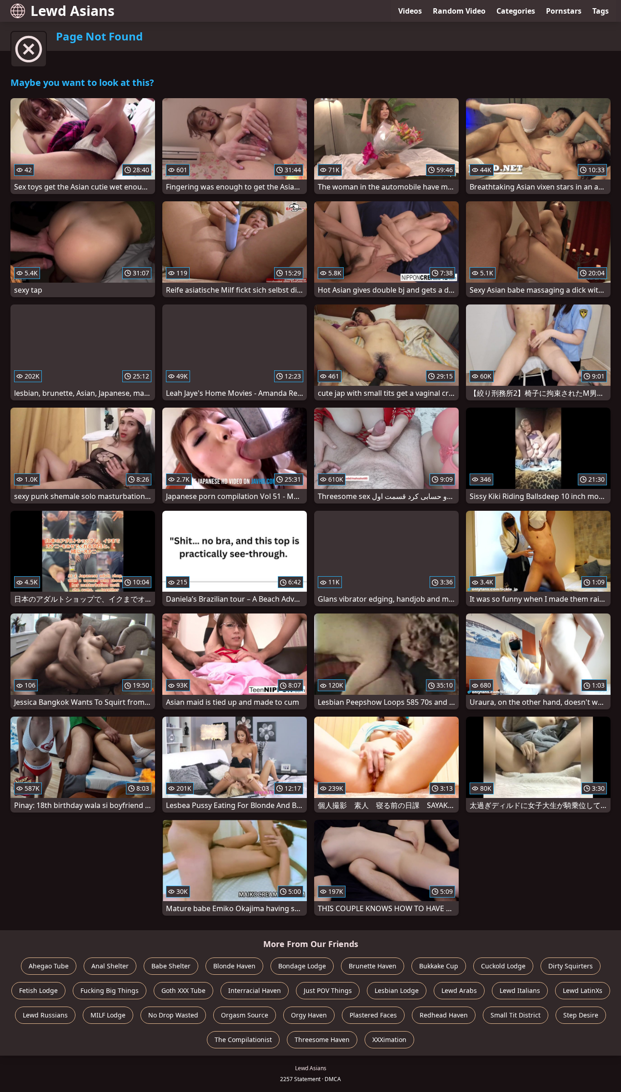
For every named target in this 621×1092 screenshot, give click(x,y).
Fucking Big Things (109, 990)
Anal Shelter (110, 966)
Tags (600, 11)
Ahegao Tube (49, 966)
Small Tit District (516, 1015)
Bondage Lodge (302, 966)
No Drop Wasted (173, 1015)
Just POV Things (328, 990)
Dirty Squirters (570, 966)
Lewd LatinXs (582, 990)
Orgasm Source (244, 1015)
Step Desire (580, 1015)
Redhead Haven (444, 1015)
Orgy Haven (309, 1015)
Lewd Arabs (459, 990)
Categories (515, 11)
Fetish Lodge (38, 990)
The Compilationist (243, 1039)
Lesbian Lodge (397, 990)
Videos (410, 11)
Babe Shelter (170, 966)
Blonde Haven (234, 966)
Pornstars (563, 11)
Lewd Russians (45, 1015)
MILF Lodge (107, 1015)
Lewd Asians (72, 10)
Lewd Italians (520, 990)
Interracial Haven (254, 990)
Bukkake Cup (438, 966)
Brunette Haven (372, 966)
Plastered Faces (373, 1015)
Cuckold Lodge (503, 966)
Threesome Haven (322, 1039)
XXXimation (389, 1039)
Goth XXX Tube (183, 990)
